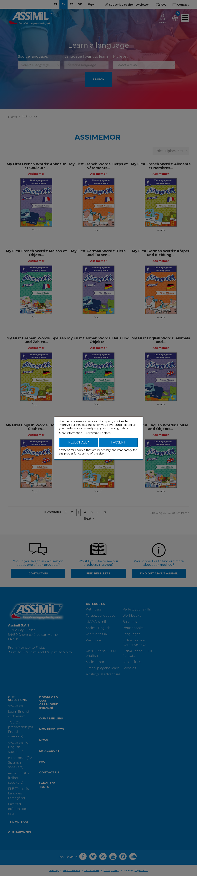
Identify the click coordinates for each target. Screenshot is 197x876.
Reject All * (78, 442)
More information (71, 433)
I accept (118, 442)
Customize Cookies (97, 433)
